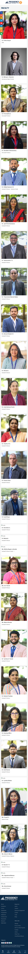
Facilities (16, 929)
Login (16, 914)
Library (16, 931)
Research (3, 920)
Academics (3, 906)
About (2, 904)
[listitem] (2, 943)
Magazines (17, 904)
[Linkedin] (1, 20)
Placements (3, 918)
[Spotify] (1, 33)
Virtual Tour (17, 934)
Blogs (16, 916)
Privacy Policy (18, 925)
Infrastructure (4, 916)
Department (3, 910)
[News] (1, 31)
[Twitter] (1, 18)
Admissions (3, 914)
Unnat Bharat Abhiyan (19, 936)
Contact (16, 912)
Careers (16, 908)
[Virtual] (1, 28)
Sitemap (16, 923)
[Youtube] (1, 23)
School (2, 908)
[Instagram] (1, 25)
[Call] (1, 12)
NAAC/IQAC (3, 923)
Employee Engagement (20, 910)
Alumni (16, 906)
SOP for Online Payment (20, 927)
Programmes (4, 912)
